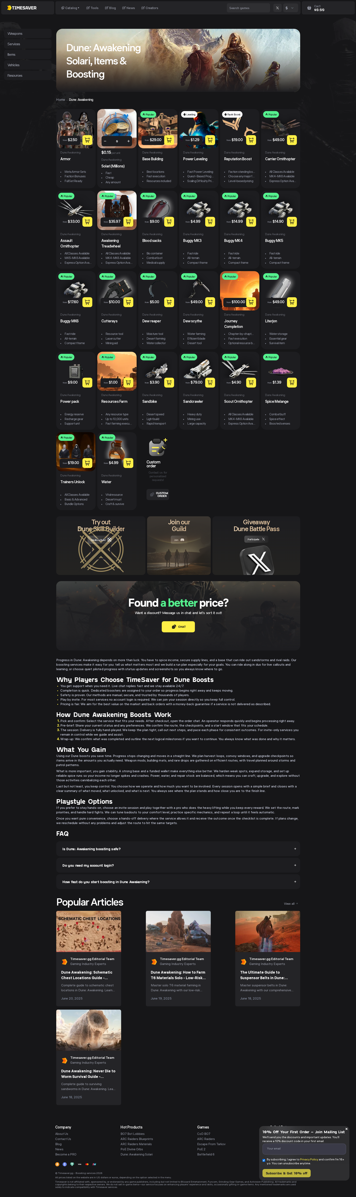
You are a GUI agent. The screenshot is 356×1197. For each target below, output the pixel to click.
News (130, 8)
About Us (61, 1134)
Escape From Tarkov (211, 1144)
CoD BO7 (203, 1134)
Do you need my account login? (88, 865)
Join (176, 539)
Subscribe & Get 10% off (286, 1173)
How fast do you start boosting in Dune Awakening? (105, 882)
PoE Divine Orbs (132, 1149)
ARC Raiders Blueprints (137, 1139)
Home (60, 99)
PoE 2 (201, 1149)
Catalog (71, 8)
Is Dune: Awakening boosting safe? (91, 849)
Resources (14, 75)
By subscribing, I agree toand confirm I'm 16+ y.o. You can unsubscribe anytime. (305, 1161)
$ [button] (286, 8)
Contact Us (63, 1139)
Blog (112, 8)
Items (11, 54)
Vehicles (13, 65)
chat (182, 626)
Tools (94, 8)
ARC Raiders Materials (136, 1144)
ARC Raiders (206, 1139)
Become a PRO (65, 1154)
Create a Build (98, 539)
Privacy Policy (309, 1159)
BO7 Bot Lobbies (133, 1134)
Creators (152, 8)
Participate (253, 539)
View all (289, 903)
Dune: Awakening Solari (137, 1154)
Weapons (14, 33)
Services (13, 44)
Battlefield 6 (205, 1154)
